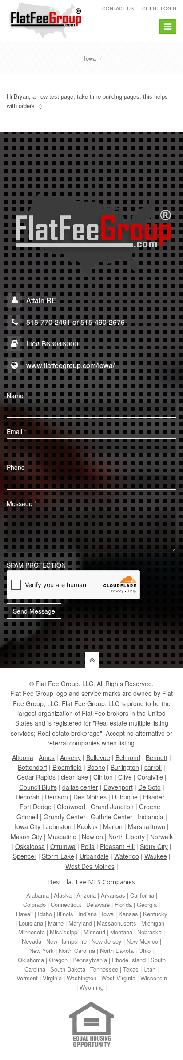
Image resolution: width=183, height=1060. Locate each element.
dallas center (80, 787)
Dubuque (125, 796)
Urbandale (94, 856)
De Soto (149, 787)
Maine (56, 923)
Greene (149, 806)
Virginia (52, 978)
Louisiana (31, 923)
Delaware (98, 904)
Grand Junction (112, 806)
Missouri (94, 932)
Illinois (65, 914)
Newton (92, 836)
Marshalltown (146, 826)
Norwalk (161, 836)
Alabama (37, 895)
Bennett (156, 757)
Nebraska (149, 932)
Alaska (63, 895)
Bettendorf (32, 767)
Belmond (127, 757)
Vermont (27, 978)
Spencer (24, 856)
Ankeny (70, 757)
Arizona (86, 895)
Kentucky (155, 914)
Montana (121, 932)
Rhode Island (129, 960)
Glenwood (71, 806)
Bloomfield (67, 767)
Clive (125, 776)
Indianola (150, 816)
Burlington (125, 767)
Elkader (153, 796)
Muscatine (62, 836)
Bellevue (98, 757)
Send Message (34, 611)
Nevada (31, 941)
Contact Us (118, 8)
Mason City (26, 836)
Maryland (80, 923)
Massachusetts (116, 923)
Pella (88, 846)
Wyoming (91, 987)
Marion (113, 826)
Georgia (147, 904)
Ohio (145, 950)
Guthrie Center (111, 816)
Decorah (28, 796)
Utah (149, 969)
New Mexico (142, 941)
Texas (131, 969)
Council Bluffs (38, 787)
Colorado (34, 904)
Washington (81, 978)
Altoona (22, 757)
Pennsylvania (89, 960)
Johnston (59, 826)
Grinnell (27, 816)
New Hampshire (66, 941)
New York (41, 950)
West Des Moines (90, 866)
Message (21, 503)
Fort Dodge (36, 806)
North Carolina (77, 950)
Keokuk (87, 826)
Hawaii (24, 914)
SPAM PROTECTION (36, 565)
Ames (47, 757)
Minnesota (31, 932)
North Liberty (126, 836)
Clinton (103, 776)
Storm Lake (58, 856)
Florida (123, 904)
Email (16, 431)
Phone (16, 467)
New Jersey (107, 941)
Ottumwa (63, 846)
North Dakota (117, 950)
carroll (153, 767)
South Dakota (67, 969)
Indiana (87, 914)
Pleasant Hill (117, 846)
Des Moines (90, 796)
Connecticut (66, 904)
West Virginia (118, 978)
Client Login (159, 8)
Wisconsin (153, 978)
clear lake (74, 776)
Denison (56, 796)
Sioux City (154, 846)
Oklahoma (31, 960)
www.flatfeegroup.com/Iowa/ (70, 365)
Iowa (90, 58)
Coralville (150, 776)
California (142, 895)
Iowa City (27, 826)
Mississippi (64, 932)
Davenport (118, 787)
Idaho (45, 914)
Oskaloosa (30, 846)
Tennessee (104, 969)
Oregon (58, 960)
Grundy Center (64, 816)
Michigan (152, 923)
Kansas (128, 914)
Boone (96, 767)
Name (17, 395)
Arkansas (113, 895)
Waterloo (126, 856)
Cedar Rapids (36, 776)
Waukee (155, 856)
